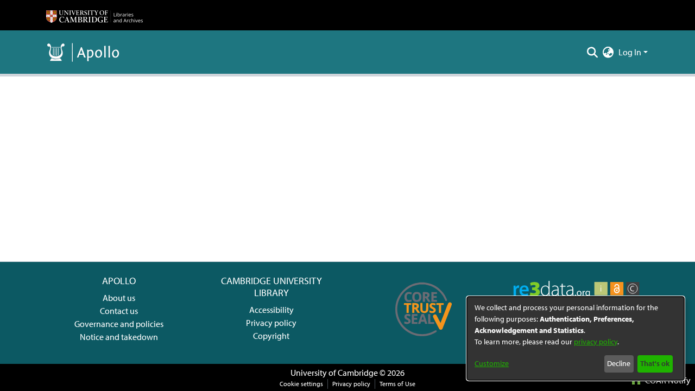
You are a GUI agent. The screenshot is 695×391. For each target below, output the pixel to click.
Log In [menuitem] (629, 52)
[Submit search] (592, 52)
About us (119, 297)
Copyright (271, 335)
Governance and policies (118, 323)
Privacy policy (271, 322)
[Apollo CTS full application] (424, 340)
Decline (618, 363)
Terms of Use (397, 384)
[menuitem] (608, 52)
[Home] (94, 15)
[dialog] (575, 338)
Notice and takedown (119, 336)
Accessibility (271, 309)
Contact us (119, 310)
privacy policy (595, 342)
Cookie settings (301, 384)
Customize (492, 363)
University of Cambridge (334, 372)
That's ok (654, 363)
